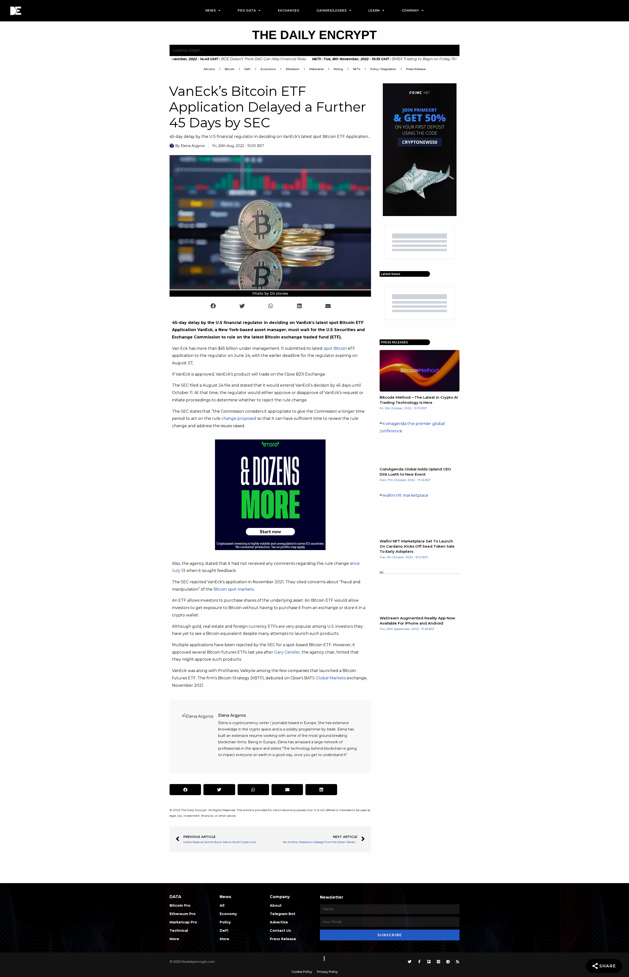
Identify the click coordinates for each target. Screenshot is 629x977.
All (222, 905)
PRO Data (247, 10)
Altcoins (209, 69)
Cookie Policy (302, 972)
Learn (374, 10)
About (276, 905)
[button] (213, 306)
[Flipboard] (429, 961)
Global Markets (331, 678)
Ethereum (292, 69)
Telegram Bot (282, 914)
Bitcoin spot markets (234, 589)
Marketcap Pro (183, 922)
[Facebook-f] (419, 961)
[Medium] (438, 961)
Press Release (416, 69)
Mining (338, 69)
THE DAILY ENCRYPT (314, 35)
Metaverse (316, 69)
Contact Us (280, 930)
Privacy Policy (327, 972)
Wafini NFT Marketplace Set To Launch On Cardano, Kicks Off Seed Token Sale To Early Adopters (417, 546)
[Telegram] (448, 961)
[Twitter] (410, 961)
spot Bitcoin (335, 348)
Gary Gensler (287, 652)
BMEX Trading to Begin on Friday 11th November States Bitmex (403, 59)
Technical (179, 930)
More (174, 939)
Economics (268, 69)
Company (410, 10)
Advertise (279, 922)
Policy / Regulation (383, 69)
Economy (228, 914)
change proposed (238, 418)
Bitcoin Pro (180, 905)
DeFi (247, 69)
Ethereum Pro (183, 914)
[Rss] (457, 961)
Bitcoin (229, 69)
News (210, 10)
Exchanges (288, 10)
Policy (225, 922)
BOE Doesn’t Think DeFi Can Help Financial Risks (219, 59)
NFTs (356, 69)
